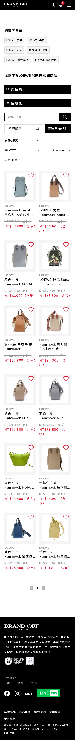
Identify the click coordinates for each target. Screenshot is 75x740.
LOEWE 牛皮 (37, 40)
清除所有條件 (57, 129)
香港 (34, 683)
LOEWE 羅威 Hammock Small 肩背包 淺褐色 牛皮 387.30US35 (54, 212)
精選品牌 (10, 712)
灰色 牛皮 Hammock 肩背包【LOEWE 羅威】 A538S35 (18, 282)
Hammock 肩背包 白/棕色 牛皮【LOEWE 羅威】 (53, 346)
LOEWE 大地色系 (46, 59)
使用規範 (55, 712)
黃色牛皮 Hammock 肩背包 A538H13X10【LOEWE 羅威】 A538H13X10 (53, 554)
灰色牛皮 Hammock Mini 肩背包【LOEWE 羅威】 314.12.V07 (54, 416)
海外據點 (10, 678)
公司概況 (10, 718)
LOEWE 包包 (14, 50)
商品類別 (25, 712)
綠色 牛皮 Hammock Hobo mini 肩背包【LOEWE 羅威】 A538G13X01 (18, 485)
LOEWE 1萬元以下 (17, 59)
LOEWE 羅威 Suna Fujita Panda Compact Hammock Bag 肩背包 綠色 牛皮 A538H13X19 (54, 282)
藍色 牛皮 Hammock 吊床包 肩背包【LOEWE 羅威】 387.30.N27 (19, 554)
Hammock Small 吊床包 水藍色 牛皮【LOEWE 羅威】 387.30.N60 (19, 212)
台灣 (20, 683)
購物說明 (40, 712)
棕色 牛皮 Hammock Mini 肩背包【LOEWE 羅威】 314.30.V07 (19, 416)
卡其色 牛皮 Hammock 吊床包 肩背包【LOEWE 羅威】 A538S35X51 (54, 485)
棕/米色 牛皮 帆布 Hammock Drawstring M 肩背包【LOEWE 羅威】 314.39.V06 (18, 346)
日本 (7, 683)
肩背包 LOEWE (38, 50)
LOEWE (9, 205)
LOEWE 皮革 (14, 40)
